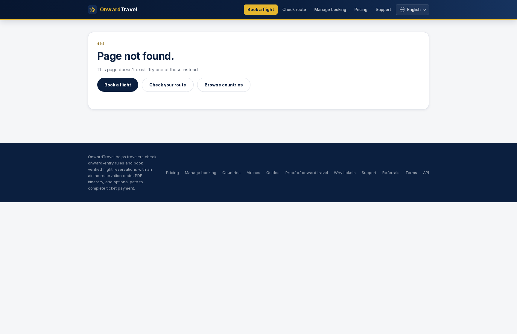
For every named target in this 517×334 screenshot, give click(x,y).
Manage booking (330, 9)
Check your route (167, 84)
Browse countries (224, 84)
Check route (294, 9)
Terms (411, 172)
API (426, 172)
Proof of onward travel (306, 172)
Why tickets (345, 172)
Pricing (361, 9)
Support (383, 9)
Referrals (390, 172)
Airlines (253, 172)
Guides (272, 172)
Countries (231, 172)
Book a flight (260, 9)
